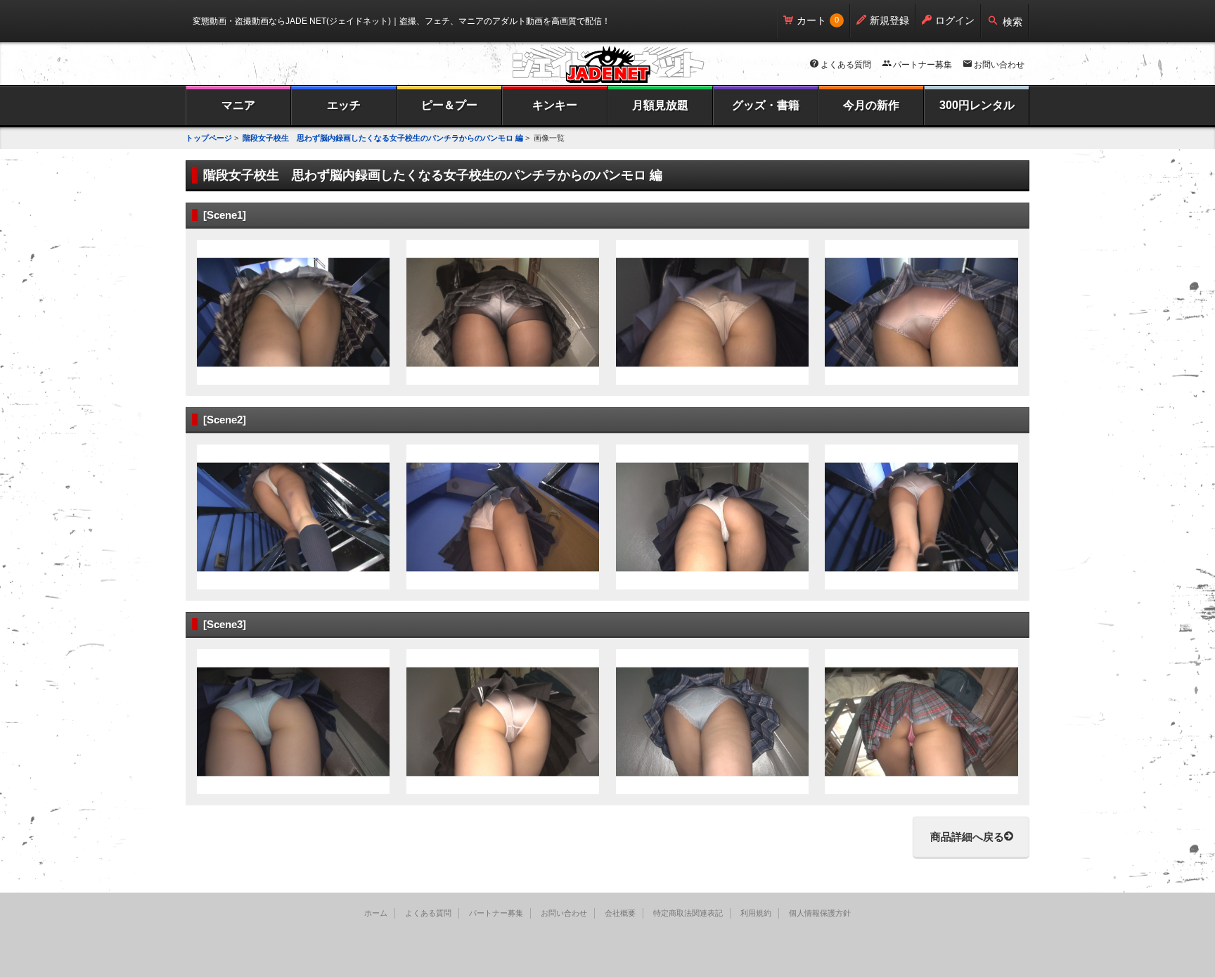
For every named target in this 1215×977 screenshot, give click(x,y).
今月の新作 (871, 105)
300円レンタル (977, 105)
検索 (1012, 21)
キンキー (554, 105)
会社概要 (620, 913)
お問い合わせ (999, 65)
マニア (238, 105)
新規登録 (889, 20)
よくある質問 (846, 65)
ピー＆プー (449, 105)
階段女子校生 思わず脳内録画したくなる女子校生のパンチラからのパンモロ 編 (383, 138)
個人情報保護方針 (820, 913)
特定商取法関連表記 (688, 913)
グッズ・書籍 (765, 105)
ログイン (955, 20)
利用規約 (755, 913)
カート (811, 20)
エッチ (344, 105)
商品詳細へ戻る (967, 837)
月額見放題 (660, 105)
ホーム (375, 913)
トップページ (209, 138)
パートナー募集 (922, 65)
